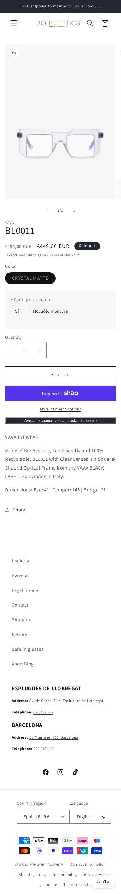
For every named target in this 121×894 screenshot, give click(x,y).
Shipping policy (32, 874)
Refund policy (65, 874)
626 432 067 (43, 712)
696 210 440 (43, 748)
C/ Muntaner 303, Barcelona (53, 737)
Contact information (88, 864)
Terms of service (77, 884)
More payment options (60, 409)
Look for (21, 561)
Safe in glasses (27, 649)
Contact (20, 605)
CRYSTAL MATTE (34, 279)
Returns (20, 634)
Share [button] (19, 510)
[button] (13, 23)
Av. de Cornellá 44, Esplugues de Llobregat (66, 700)
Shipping (34, 255)
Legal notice (25, 590)
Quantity (13, 337)
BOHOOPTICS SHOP (46, 864)
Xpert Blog (23, 664)
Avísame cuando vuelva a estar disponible (60, 420)
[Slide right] (74, 210)
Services (21, 575)
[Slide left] (46, 210)
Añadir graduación (31, 300)
